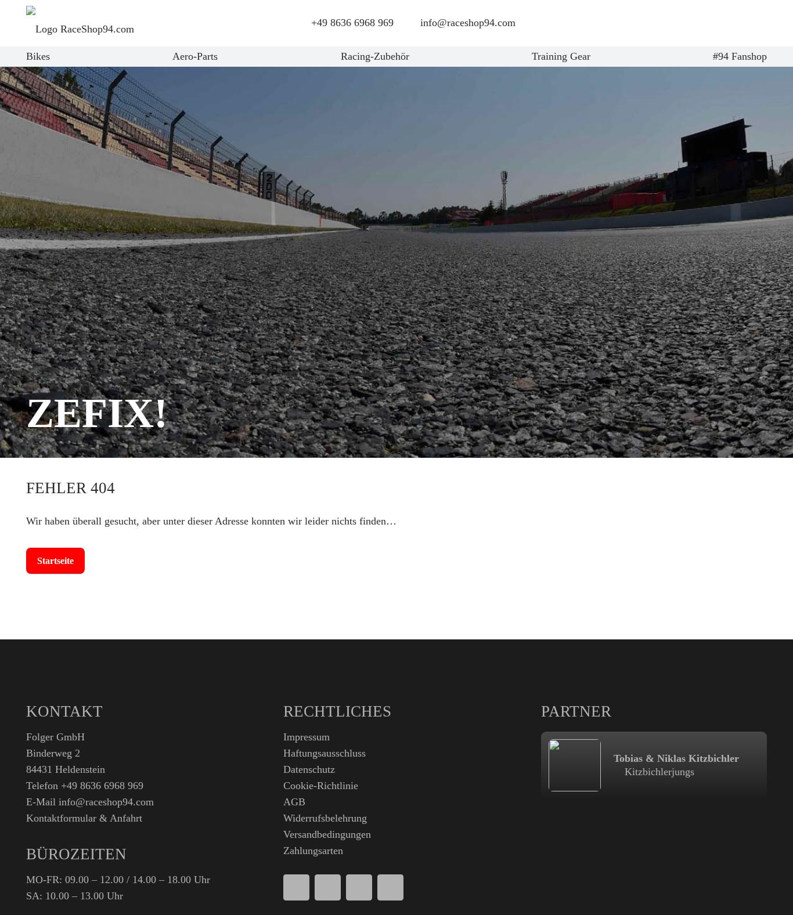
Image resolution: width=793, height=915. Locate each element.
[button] (684, 23)
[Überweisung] (390, 887)
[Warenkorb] (746, 23)
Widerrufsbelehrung (325, 818)
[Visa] (328, 887)
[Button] (715, 23)
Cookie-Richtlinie (320, 785)
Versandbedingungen (327, 834)
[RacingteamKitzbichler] (575, 765)
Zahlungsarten (313, 850)
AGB (294, 802)
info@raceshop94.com (106, 802)
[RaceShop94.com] (80, 23)
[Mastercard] (359, 887)
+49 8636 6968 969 (102, 785)
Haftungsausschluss (324, 753)
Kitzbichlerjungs (658, 771)
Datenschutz (309, 769)
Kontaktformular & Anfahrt (84, 818)
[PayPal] (296, 887)
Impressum (306, 737)
